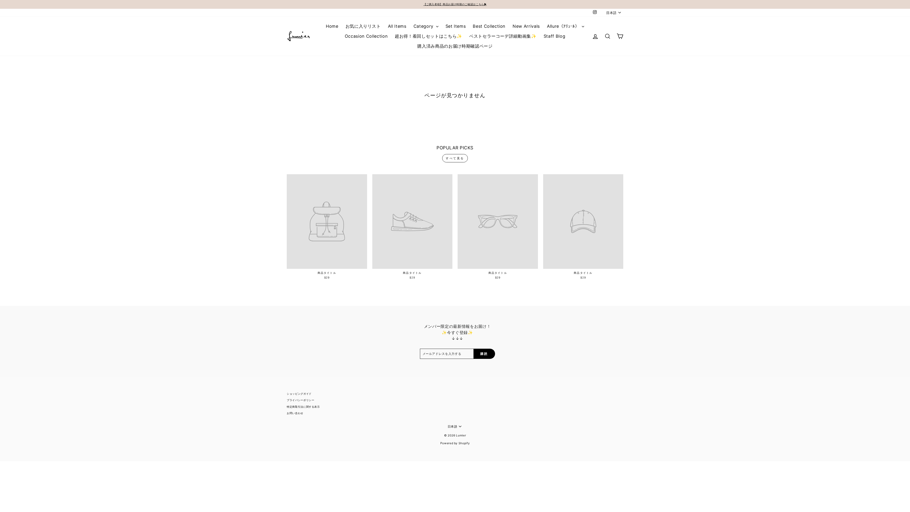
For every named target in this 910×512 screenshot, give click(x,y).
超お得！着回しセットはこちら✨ (428, 36)
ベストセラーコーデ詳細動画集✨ (503, 36)
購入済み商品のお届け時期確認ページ (454, 46)
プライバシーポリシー (300, 400)
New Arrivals (526, 26)
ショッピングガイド (299, 393)
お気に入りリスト (363, 26)
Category (424, 26)
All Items (397, 26)
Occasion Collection (366, 36)
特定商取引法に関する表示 (303, 406)
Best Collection (489, 26)
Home (332, 26)
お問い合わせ (295, 413)
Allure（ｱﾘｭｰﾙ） (564, 26)
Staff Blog (554, 36)
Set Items (456, 26)
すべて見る (455, 158)
